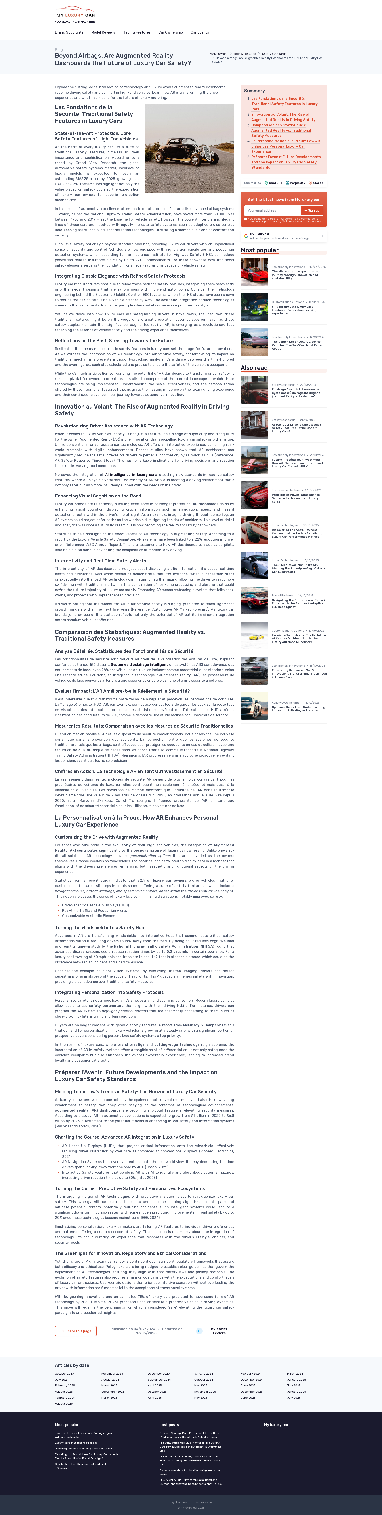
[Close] (271, 746)
